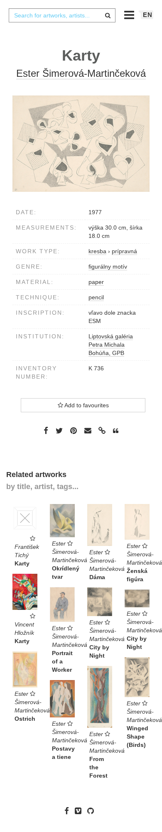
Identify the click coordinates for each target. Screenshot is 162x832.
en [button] (147, 14)
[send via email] (87, 430)
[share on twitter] (59, 430)
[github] (92, 811)
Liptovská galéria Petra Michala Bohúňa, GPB (110, 344)
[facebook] (68, 811)
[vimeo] (80, 811)
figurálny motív (107, 266)
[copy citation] (115, 431)
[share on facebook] (46, 430)
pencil (96, 297)
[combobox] (62, 15)
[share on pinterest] (73, 430)
